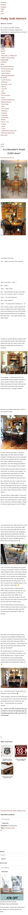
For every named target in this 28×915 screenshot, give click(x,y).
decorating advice (10, 828)
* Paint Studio (5, 104)
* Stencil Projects (6, 71)
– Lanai (3, 128)
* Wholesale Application (8, 75)
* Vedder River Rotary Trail (8, 131)
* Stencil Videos (5, 73)
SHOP (2, 64)
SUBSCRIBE (4, 60)
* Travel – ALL (5, 122)
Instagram (4, 7)
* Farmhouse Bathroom (7, 100)
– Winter (3, 93)
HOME (3, 49)
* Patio (2, 106)
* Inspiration (4, 115)
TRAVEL (3, 119)
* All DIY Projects (6, 80)
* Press (3, 53)
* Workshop (4, 111)
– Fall (2, 91)
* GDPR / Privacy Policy (8, 58)
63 (1, 830)
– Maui (3, 126)
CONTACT (4, 62)
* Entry (3, 97)
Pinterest (3, 5)
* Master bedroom (6, 102)
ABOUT (3, 51)
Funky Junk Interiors (13, 18)
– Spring (3, 86)
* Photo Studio (5, 108)
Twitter (2, 9)
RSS (2, 11)
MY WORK (4, 77)
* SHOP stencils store (7, 69)
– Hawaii (3, 124)
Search (2, 851)
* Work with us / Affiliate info (9, 55)
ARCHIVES (4, 135)
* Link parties (4, 117)
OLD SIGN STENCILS (7, 66)
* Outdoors (4, 113)
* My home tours (5, 95)
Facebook (4, 2)
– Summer (4, 89)
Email (2, 13)
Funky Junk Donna (8, 157)
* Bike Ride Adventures (7, 133)
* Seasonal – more (6, 84)
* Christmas (4, 82)
